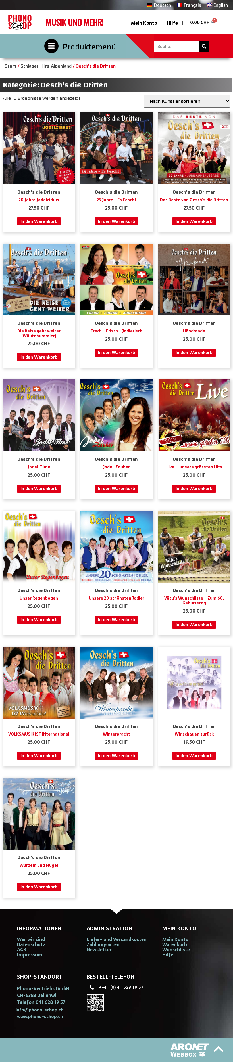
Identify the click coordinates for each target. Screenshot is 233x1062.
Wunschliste (176, 949)
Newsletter (99, 949)
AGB (21, 949)
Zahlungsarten (103, 944)
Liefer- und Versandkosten (117, 939)
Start (10, 66)
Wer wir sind (31, 939)
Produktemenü (89, 47)
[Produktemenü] (51, 46)
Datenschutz (31, 944)
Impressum (29, 954)
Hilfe (172, 23)
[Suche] (204, 46)
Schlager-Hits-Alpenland (46, 66)
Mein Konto (144, 23)
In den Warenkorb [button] (38, 221)
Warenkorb (174, 944)
